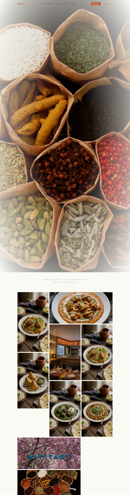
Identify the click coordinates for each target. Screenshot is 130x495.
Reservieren (107, 3)
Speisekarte (49, 3)
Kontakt (74, 3)
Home (41, 3)
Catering (66, 3)
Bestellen (96, 4)
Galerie (58, 3)
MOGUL (21, 4)
